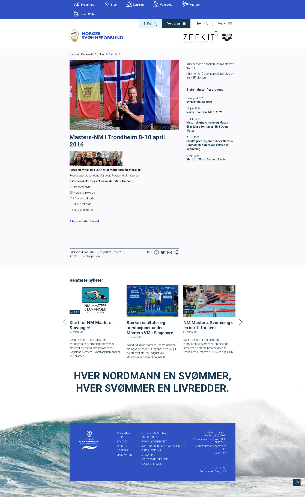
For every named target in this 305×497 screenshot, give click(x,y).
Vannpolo (166, 4)
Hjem (72, 54)
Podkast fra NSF (152, 463)
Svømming (87, 4)
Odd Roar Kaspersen (87, 256)
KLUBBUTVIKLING (151, 450)
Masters (194, 4)
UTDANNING (148, 454)
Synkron (138, 4)
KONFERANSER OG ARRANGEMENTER (163, 446)
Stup (114, 4)
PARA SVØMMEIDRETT (154, 441)
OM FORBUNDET (150, 437)
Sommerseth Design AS (213, 471)
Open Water (88, 14)
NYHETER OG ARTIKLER (154, 432)
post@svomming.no (214, 432)
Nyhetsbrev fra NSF (154, 459)
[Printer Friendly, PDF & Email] (177, 252)
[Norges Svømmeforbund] (96, 35)
